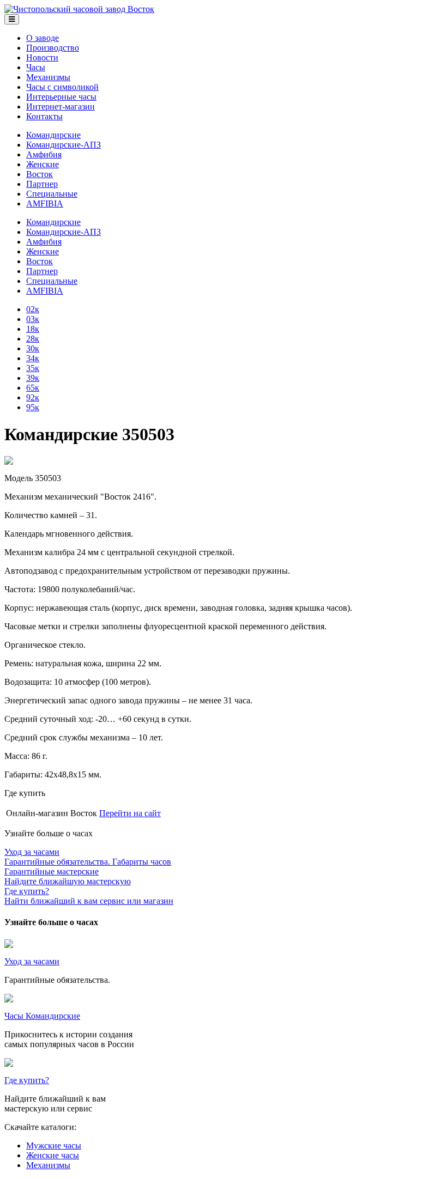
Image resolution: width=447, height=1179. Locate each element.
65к (32, 387)
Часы (35, 67)
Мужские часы (53, 1145)
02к (32, 309)
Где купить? (26, 1080)
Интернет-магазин (60, 106)
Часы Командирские (42, 1015)
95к (32, 407)
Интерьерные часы (61, 96)
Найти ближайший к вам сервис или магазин (88, 895)
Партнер (42, 184)
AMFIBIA (44, 203)
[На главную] (79, 9)
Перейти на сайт (130, 813)
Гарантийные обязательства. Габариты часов (87, 856)
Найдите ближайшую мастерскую (67, 876)
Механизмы (48, 77)
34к (32, 358)
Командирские (53, 134)
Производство (52, 47)
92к (32, 397)
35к (32, 368)
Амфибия (44, 154)
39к (32, 377)
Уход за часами (31, 961)
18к (32, 328)
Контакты (44, 116)
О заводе (42, 37)
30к (32, 348)
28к (32, 338)
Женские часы (52, 1155)
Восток (39, 174)
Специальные (51, 193)
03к (32, 319)
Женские (42, 164)
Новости (42, 57)
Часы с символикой (62, 87)
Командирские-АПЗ (63, 144)
